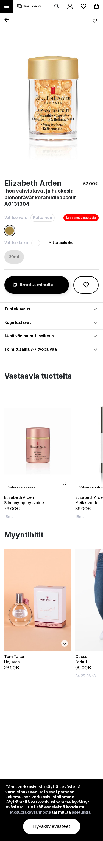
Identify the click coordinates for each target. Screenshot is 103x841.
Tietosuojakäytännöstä (28, 812)
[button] (51, 309)
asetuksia (81, 812)
